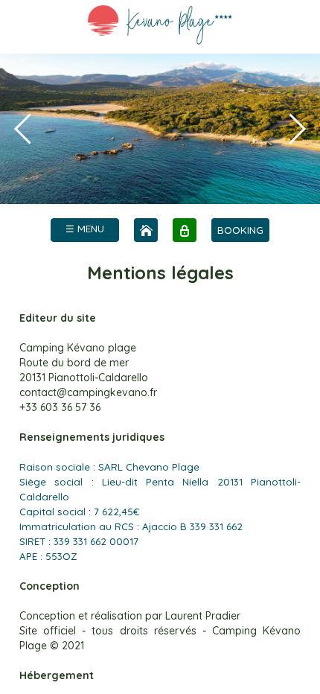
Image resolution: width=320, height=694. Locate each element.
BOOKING (240, 230)
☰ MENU (84, 229)
